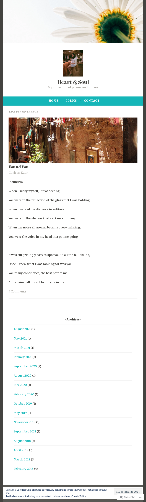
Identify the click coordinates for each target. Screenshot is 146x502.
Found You (19, 167)
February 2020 (24, 394)
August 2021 (22, 329)
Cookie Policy (78, 496)
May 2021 (20, 338)
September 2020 (25, 366)
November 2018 (24, 422)
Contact (92, 100)
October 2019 (23, 403)
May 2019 (20, 413)
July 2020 (20, 385)
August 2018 (22, 441)
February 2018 (23, 468)
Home (54, 100)
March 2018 (22, 459)
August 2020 (23, 375)
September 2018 (25, 431)
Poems (71, 100)
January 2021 (23, 357)
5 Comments (18, 291)
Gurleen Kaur (18, 172)
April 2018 (21, 450)
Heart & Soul (73, 81)
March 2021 (22, 348)
